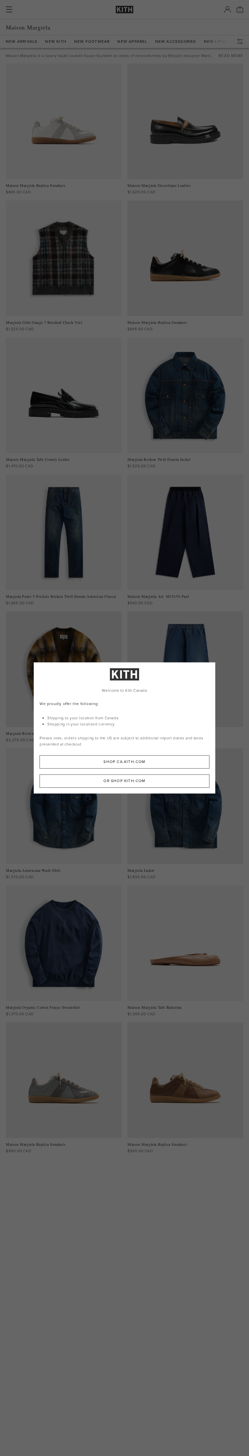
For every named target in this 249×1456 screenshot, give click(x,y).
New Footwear (92, 41)
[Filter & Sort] (241, 41)
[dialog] (124, 727)
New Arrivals (21, 41)
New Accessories (175, 41)
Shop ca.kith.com (124, 762)
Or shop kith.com (124, 781)
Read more (231, 56)
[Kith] (124, 9)
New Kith (55, 41)
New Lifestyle (221, 41)
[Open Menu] (9, 9)
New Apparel (132, 41)
